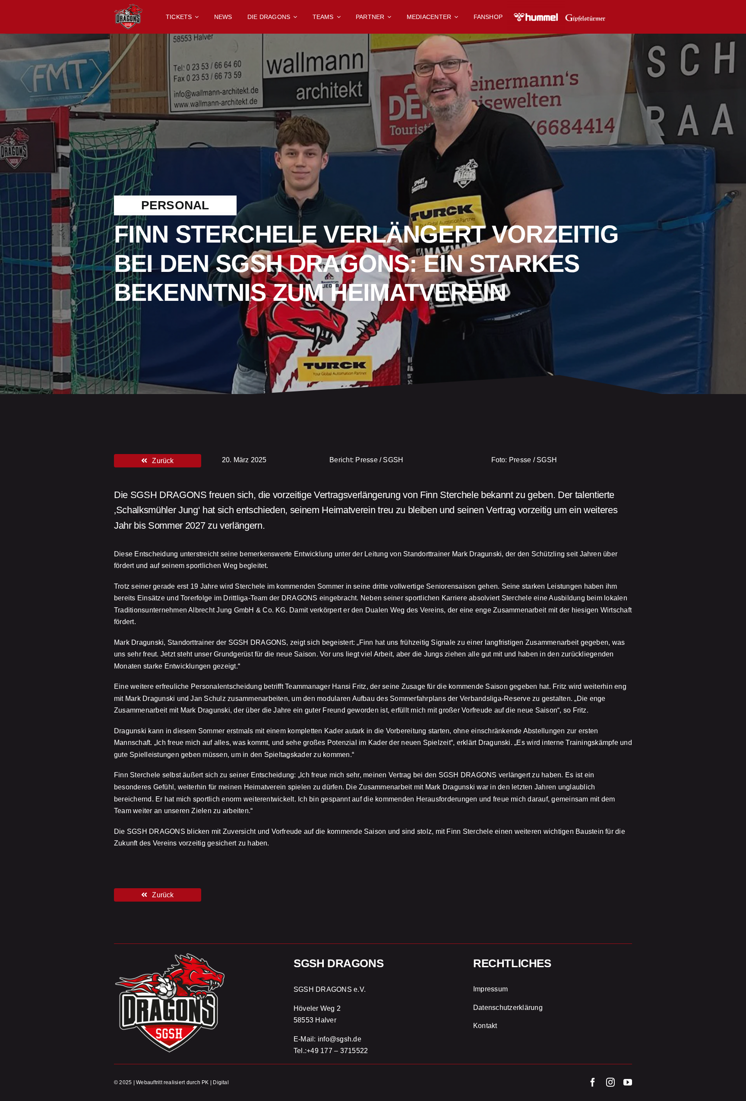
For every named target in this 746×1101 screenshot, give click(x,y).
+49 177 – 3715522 (337, 1050)
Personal (175, 205)
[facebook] (592, 1082)
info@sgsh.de (339, 1039)
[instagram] (610, 1082)
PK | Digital (215, 1082)
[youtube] (627, 1082)
